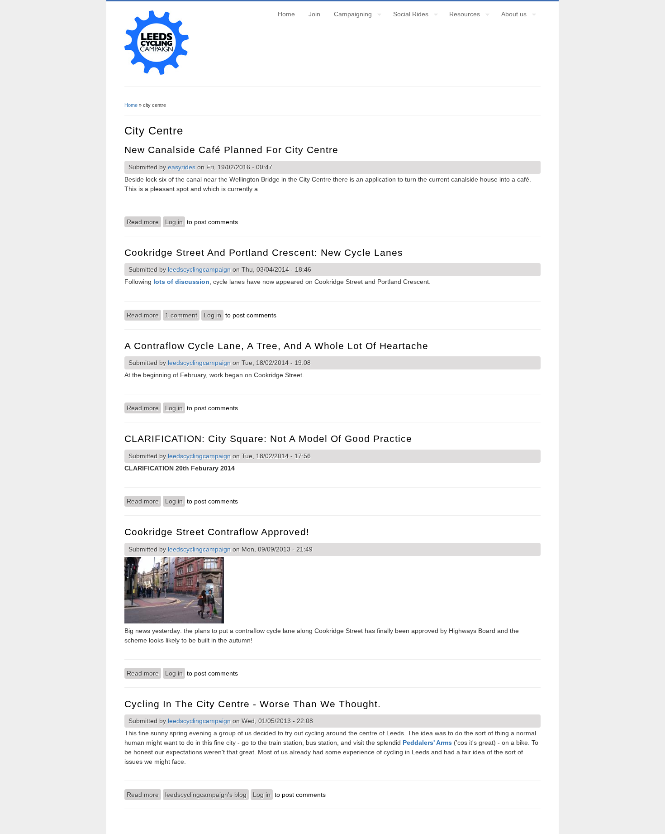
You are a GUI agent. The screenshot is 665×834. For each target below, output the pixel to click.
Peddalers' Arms (427, 742)
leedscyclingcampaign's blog (206, 794)
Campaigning (349, 15)
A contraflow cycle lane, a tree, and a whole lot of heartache (276, 345)
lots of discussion (181, 281)
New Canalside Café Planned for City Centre (231, 149)
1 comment (181, 315)
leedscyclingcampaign (199, 269)
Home (286, 14)
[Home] (156, 72)
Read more (144, 221)
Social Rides (407, 15)
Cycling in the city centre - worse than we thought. (252, 704)
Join (314, 14)
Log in (174, 221)
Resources (461, 15)
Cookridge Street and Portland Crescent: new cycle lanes (263, 252)
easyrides (181, 167)
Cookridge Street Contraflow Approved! (216, 532)
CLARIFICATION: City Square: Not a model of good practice (268, 438)
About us (510, 15)
